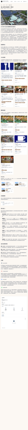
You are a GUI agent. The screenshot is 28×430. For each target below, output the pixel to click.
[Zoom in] (25, 318)
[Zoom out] (25, 319)
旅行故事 (19, 1)
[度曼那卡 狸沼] (14, 321)
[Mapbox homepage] (3, 327)
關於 (21, 1)
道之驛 (11, 1)
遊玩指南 (15, 1)
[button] (14, 17)
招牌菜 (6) (2, 104)
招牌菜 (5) (16, 80)
